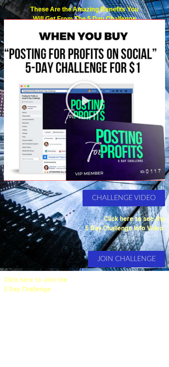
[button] (84, 100)
